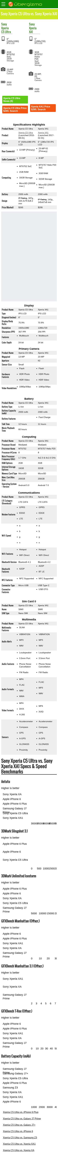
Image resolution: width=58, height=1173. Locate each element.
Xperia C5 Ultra (6, 30)
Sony (4, 24)
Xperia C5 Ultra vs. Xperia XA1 (19, 1144)
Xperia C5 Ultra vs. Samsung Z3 (20, 1137)
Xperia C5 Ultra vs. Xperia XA (18, 1150)
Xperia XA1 (32, 30)
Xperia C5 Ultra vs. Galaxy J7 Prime (22, 1118)
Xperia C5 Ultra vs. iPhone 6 (18, 1131)
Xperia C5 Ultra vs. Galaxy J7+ (19, 1125)
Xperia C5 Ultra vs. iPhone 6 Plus (20, 1112)
